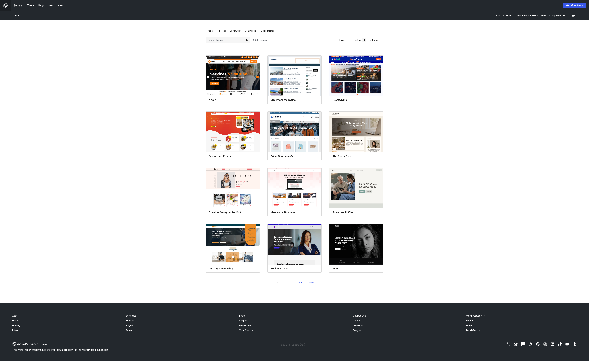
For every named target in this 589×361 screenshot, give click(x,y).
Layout (342, 40)
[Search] (247, 40)
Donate (358, 325)
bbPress (471, 325)
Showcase (131, 315)
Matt (470, 320)
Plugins (129, 325)
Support (243, 320)
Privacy (16, 330)
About (15, 315)
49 (300, 282)
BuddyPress (473, 330)
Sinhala (45, 344)
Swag (357, 330)
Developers (245, 325)
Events (356, 320)
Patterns (130, 330)
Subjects (374, 40)
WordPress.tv (247, 330)
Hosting (16, 325)
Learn (242, 315)
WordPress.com (475, 315)
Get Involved (359, 315)
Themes (16, 15)
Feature (359, 40)
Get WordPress (574, 5)
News (15, 320)
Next (311, 282)
